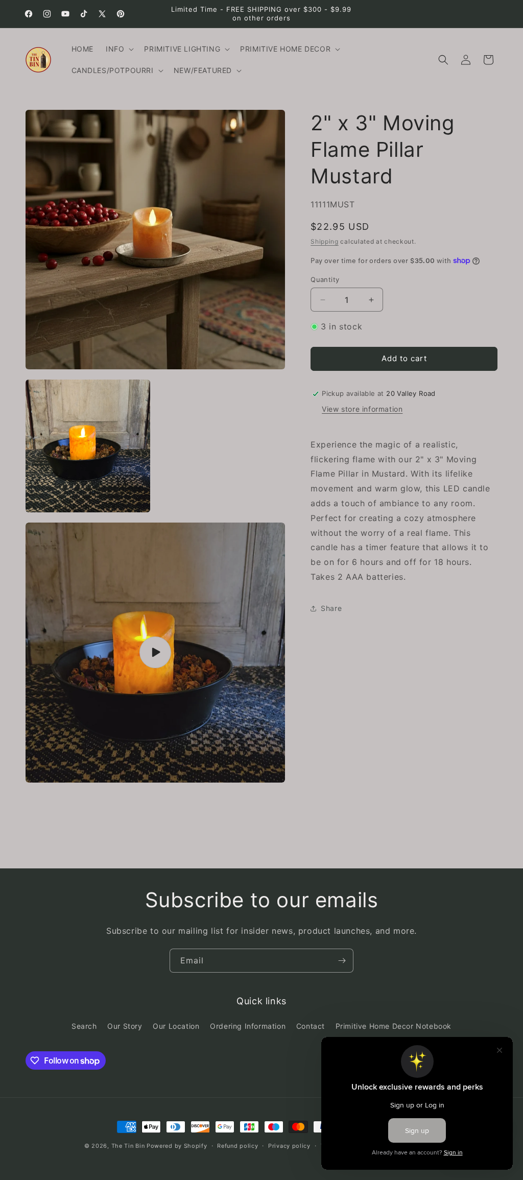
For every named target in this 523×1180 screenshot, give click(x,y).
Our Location (176, 1026)
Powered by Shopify (177, 1145)
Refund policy (237, 1145)
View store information (362, 409)
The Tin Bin (128, 1145)
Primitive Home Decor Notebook (393, 1026)
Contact (310, 1026)
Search (84, 1026)
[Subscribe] (341, 961)
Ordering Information (248, 1026)
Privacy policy (289, 1145)
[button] (119, 49)
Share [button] (331, 608)
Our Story (124, 1026)
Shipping (325, 241)
